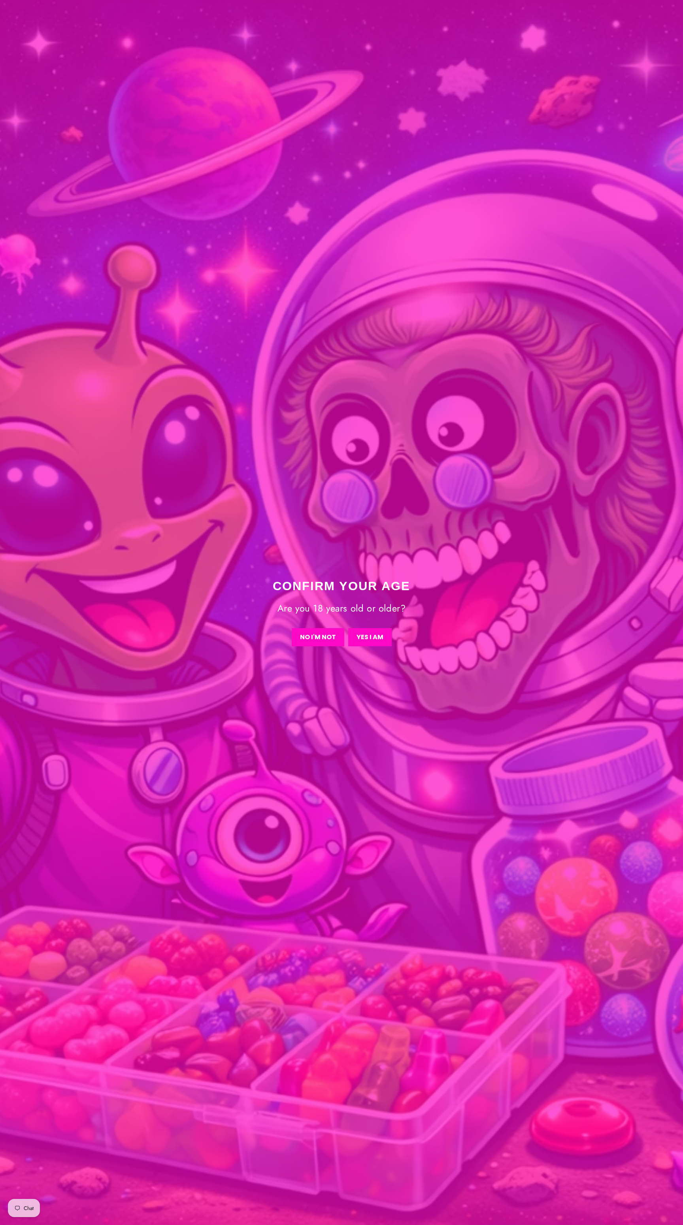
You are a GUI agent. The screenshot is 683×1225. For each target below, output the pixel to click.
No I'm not (318, 637)
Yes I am (370, 637)
